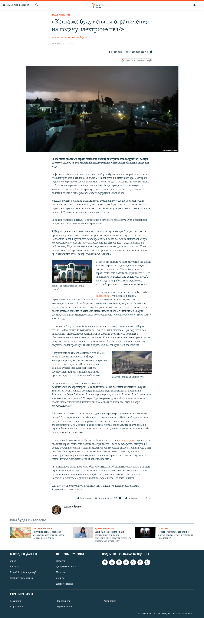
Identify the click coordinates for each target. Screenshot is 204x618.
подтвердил (102, 296)
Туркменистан (65, 607)
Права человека (64, 584)
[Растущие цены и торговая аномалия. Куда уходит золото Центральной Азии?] (20, 532)
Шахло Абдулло (79, 37)
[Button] (115, 52)
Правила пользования (21, 578)
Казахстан (15, 601)
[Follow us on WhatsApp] (133, 562)
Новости (60, 561)
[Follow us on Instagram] (112, 562)
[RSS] (147, 562)
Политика (163, 529)
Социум (60, 578)
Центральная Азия (42, 529)
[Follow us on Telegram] (126, 562)
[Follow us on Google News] (140, 562)
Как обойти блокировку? (23, 572)
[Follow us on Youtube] (105, 562)
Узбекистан (109, 601)
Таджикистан (61, 15)
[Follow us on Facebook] (119, 562)
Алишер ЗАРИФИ (61, 37)
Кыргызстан (16, 607)
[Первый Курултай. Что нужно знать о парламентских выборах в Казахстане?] (145, 532)
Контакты (15, 567)
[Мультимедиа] (194, 5)
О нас (13, 561)
